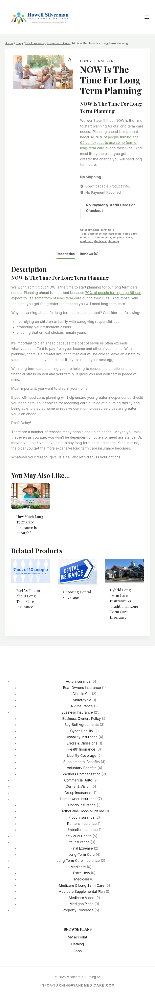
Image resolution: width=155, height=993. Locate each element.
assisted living (112, 233)
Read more (25, 620)
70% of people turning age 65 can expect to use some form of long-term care (109, 142)
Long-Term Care (98, 61)
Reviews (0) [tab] (89, 254)
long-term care (122, 237)
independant (103, 237)
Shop (77, 951)
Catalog (77, 944)
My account (77, 937)
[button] (69, 60)
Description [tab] (66, 254)
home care (130, 233)
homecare (86, 237)
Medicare (100, 241)
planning (113, 241)
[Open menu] (148, 17)
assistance (95, 233)
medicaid (86, 241)
